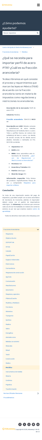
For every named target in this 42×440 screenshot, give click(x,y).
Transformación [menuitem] (11, 389)
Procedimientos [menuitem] (8, 397)
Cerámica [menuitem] (9, 380)
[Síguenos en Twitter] (24, 424)
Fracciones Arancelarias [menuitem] (11, 229)
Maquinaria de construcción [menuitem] (15, 272)
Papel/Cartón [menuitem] (10, 255)
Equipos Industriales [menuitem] (12, 259)
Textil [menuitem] (7, 354)
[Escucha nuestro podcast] (33, 424)
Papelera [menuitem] (9, 384)
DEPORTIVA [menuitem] (10, 242)
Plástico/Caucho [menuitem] (11, 298)
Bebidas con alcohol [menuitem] (12, 341)
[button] (38, 230)
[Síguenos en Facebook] (20, 424)
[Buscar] (38, 33)
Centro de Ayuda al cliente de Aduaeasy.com (17, 47)
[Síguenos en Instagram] (29, 424)
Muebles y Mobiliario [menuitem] (12, 303)
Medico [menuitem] (8, 363)
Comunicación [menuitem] (10, 281)
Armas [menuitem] (8, 247)
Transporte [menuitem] (9, 316)
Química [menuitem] (8, 320)
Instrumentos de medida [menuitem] (14, 372)
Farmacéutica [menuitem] (10, 268)
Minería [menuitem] (8, 376)
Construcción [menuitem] (10, 359)
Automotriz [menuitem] (9, 290)
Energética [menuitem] (9, 333)
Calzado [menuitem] (8, 251)
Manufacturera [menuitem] (11, 285)
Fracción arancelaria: (15, 119)
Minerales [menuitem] (9, 346)
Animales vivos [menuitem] (11, 337)
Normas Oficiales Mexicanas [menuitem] (12, 393)
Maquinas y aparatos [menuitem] (13, 294)
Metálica (24, 52)
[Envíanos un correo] (38, 424)
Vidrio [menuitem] (8, 328)
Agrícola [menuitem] (8, 277)
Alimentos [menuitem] (9, 311)
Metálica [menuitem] (9, 367)
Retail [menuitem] (8, 350)
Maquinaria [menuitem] (9, 234)
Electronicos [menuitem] (10, 264)
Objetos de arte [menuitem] (11, 238)
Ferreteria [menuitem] (9, 307)
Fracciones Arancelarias (10, 52)
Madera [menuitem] (8, 324)
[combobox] (19, 33)
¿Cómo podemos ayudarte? (14, 25)
